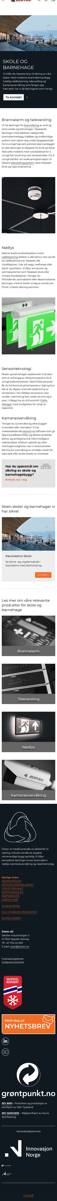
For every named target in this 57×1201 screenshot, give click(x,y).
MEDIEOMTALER (11, 881)
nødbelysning (10, 257)
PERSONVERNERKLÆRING (18, 885)
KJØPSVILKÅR (10, 900)
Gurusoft (28, 1195)
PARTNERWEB (10, 896)
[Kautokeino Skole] (28, 534)
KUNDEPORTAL (11, 906)
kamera (27, 431)
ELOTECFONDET (11, 918)
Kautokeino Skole (19, 556)
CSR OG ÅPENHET (12, 888)
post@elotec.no (20, 946)
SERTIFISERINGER (12, 892)
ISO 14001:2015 (10, 1113)
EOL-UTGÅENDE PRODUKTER (19, 912)
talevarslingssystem (22, 162)
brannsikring (31, 125)
